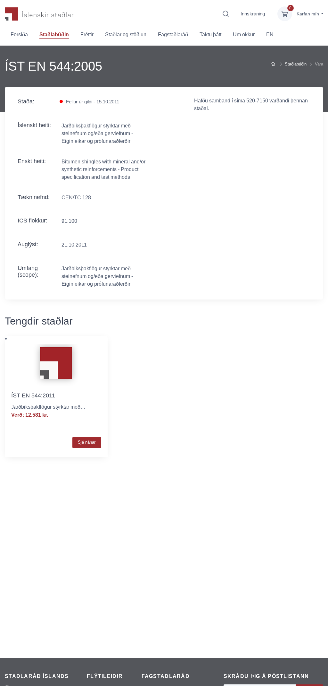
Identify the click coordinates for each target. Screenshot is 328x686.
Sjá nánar (86, 442)
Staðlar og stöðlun (125, 34)
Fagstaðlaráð (173, 34)
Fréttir (87, 34)
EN (270, 34)
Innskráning (253, 13)
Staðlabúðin (54, 34)
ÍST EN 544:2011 (33, 395)
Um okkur (244, 34)
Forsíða (19, 34)
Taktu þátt (210, 34)
